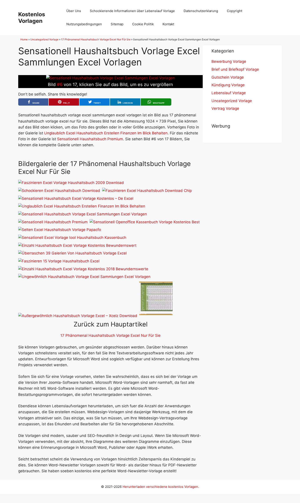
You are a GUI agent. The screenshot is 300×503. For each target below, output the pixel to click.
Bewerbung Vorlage (228, 61)
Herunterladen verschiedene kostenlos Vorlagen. (161, 487)
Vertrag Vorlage (225, 108)
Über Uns (73, 11)
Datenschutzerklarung (201, 11)
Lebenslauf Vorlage (228, 93)
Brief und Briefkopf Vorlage (235, 69)
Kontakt (168, 24)
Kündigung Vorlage (228, 85)
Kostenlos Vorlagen (31, 17)
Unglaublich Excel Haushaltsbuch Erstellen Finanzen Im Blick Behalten (106, 133)
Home (24, 39)
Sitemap (117, 24)
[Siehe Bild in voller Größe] (110, 78)
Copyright (234, 11)
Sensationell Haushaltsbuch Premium (90, 139)
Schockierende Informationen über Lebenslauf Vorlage (132, 11)
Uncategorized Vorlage (44, 39)
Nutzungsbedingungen (84, 24)
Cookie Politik (143, 24)
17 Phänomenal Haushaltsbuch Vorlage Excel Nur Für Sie (95, 39)
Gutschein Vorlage (227, 77)
